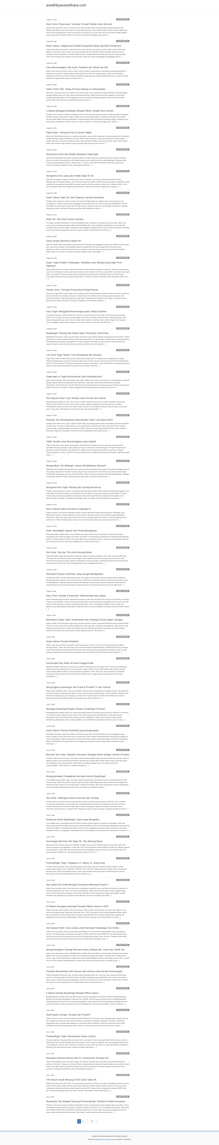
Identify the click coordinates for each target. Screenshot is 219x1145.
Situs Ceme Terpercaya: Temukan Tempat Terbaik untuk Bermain (79, 24)
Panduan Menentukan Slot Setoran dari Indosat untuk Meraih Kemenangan (84, 971)
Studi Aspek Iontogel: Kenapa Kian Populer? (68, 1014)
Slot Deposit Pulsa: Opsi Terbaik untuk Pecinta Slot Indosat (76, 398)
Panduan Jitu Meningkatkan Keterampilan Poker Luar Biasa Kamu (79, 420)
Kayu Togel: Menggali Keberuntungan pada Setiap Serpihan (76, 311)
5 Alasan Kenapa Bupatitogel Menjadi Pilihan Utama (72, 993)
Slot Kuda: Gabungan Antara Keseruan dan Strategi (72, 798)
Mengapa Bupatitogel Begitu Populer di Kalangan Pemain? (75, 709)
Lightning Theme (109, 1139)
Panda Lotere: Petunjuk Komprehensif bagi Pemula (72, 289)
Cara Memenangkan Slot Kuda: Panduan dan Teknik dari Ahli (77, 67)
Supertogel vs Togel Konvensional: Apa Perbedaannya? (74, 376)
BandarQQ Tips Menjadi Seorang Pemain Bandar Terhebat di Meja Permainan (85, 1101)
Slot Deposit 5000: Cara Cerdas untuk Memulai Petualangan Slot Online (82, 928)
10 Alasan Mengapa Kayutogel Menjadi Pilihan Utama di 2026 (77, 906)
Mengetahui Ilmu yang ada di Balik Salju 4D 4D (70, 176)
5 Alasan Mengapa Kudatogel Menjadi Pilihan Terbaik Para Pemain (79, 111)
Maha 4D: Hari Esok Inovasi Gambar (64, 219)
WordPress (99, 1139)
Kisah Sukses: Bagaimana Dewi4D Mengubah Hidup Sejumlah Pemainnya (83, 46)
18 (93, 1121)
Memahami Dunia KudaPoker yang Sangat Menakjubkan (74, 574)
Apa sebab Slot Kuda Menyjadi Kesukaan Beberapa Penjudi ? (77, 884)
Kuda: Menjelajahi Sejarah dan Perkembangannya (71, 530)
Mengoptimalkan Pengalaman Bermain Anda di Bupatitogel (76, 776)
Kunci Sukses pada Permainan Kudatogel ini (68, 509)
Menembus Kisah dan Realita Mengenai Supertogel (72, 154)
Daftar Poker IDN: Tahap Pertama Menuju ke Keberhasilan (76, 89)
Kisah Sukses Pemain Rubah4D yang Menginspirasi (72, 730)
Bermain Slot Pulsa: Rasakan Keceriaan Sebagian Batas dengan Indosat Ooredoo (87, 754)
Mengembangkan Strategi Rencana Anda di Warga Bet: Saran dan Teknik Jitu (85, 949)
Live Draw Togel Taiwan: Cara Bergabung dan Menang (73, 355)
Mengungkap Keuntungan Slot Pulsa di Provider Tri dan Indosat (78, 687)
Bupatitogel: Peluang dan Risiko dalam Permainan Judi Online (77, 333)
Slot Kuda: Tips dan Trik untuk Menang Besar (69, 552)
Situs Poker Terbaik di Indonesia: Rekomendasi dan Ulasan (76, 595)
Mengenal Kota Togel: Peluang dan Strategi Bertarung (73, 487)
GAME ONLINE (123, 19)
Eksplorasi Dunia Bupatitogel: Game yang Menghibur (73, 819)
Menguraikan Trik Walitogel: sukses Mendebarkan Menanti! (76, 465)
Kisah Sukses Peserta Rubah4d (62, 641)
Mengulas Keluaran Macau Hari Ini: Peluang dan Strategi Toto (77, 1058)
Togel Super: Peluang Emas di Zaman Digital (68, 132)
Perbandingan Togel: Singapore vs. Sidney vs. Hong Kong (75, 863)
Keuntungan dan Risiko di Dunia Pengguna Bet (70, 663)
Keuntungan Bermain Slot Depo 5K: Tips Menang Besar (74, 841)
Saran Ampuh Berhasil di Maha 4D (63, 241)
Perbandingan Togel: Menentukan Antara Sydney (71, 1036)
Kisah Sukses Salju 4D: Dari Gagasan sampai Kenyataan (75, 197)
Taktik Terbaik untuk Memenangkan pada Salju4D (71, 441)
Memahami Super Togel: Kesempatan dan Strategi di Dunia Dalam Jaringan (84, 619)
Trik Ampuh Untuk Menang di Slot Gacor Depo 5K (71, 1079)
